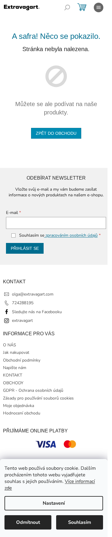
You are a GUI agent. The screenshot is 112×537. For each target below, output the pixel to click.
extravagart (22, 320)
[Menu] (99, 7)
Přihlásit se (25, 248)
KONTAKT (12, 375)
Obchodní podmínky (21, 360)
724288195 (22, 303)
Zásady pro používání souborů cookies (38, 398)
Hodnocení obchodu (21, 413)
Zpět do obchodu (56, 133)
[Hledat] (67, 7)
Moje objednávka (18, 406)
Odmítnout (28, 522)
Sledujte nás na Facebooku (37, 312)
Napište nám (14, 368)
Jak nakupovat (16, 352)
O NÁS (9, 345)
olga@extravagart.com (32, 294)
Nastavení (54, 503)
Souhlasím (79, 522)
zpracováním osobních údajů (71, 235)
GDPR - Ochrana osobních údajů (33, 390)
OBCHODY (13, 383)
